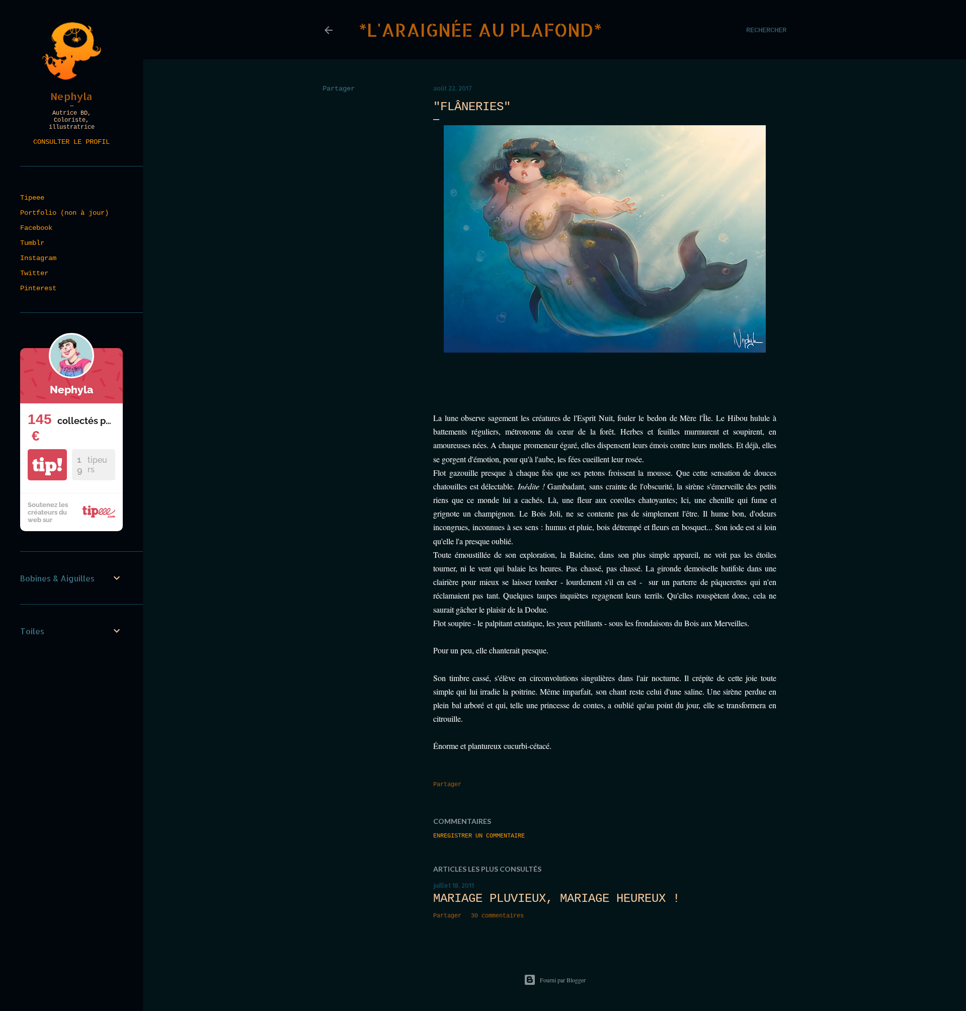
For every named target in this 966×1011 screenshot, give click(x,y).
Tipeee (32, 198)
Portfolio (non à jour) (64, 213)
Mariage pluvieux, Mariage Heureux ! (556, 898)
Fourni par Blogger (563, 980)
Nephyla (71, 96)
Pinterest (38, 288)
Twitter (34, 273)
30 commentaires (497, 915)
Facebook (36, 228)
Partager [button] (339, 89)
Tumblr (32, 243)
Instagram (38, 258)
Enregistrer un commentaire (479, 835)
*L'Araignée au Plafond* (480, 29)
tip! (47, 465)
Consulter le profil (71, 142)
